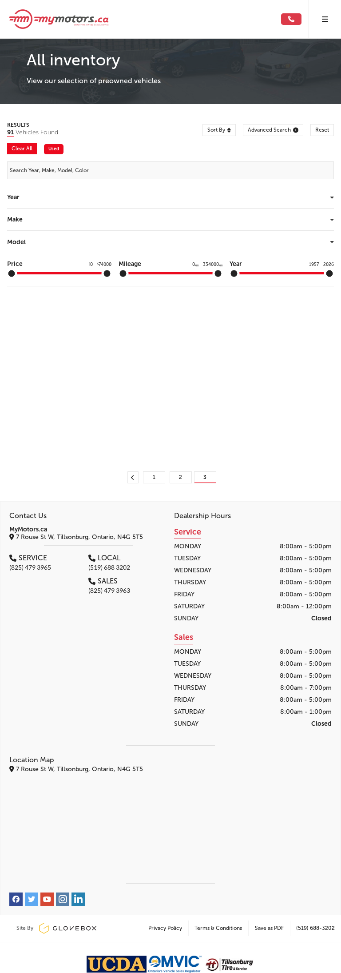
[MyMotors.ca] (144, 19)
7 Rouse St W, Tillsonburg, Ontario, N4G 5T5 (78, 537)
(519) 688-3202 (315, 928)
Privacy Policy (165, 928)
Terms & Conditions (218, 928)
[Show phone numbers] (291, 19)
